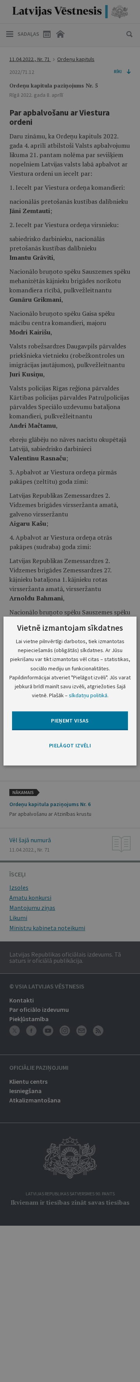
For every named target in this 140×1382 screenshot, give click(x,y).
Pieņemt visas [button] (70, 720)
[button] (70, 746)
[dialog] (70, 691)
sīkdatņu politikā (88, 694)
